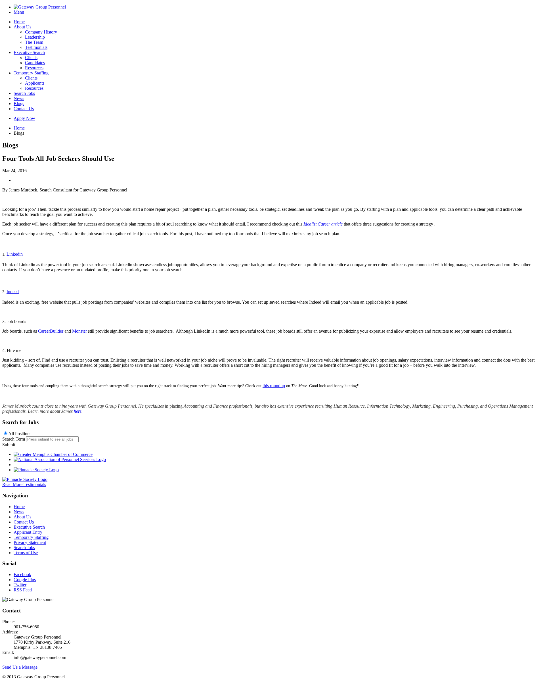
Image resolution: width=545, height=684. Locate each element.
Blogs (19, 103)
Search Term (13, 439)
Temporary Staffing (31, 72)
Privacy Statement (30, 542)
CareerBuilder (50, 331)
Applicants (34, 83)
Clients (31, 57)
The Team (34, 42)
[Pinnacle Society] (36, 469)
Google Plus (25, 579)
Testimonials (36, 47)
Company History (41, 32)
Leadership (35, 37)
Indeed (13, 291)
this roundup (274, 385)
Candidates (35, 62)
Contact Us (24, 108)
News (19, 98)
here (77, 411)
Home (19, 21)
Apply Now (24, 118)
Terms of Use (26, 552)
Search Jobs (24, 93)
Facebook (22, 574)
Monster (79, 331)
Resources (34, 67)
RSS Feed (23, 589)
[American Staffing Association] (24, 479)
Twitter (20, 584)
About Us (22, 26)
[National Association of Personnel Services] (60, 459)
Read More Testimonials (24, 484)
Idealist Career (323, 224)
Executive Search (29, 52)
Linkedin (15, 254)
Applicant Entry (28, 532)
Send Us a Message (19, 667)
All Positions (19, 433)
